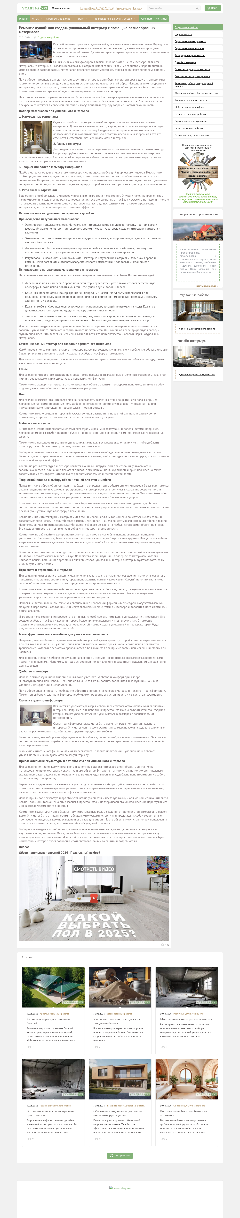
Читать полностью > (206, 285)
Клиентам (146, 18)
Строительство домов (58, 18)
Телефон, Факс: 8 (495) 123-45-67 (97, 8)
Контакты (137, 8)
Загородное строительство (190, 55)
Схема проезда (123, 8)
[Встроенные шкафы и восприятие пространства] (53, 1079)
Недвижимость (183, 34)
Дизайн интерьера (185, 62)
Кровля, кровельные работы (191, 100)
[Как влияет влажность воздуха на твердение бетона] (120, 987)
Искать (197, 8)
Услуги (82, 18)
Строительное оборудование (191, 121)
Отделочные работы (48, 37)
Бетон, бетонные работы (189, 128)
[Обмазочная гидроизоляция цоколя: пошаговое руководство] (120, 1079)
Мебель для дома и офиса (189, 107)
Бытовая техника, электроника (192, 76)
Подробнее (73, 1046)
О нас (35, 18)
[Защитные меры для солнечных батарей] (53, 987)
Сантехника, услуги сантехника (192, 69)
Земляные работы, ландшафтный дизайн (194, 85)
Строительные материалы (189, 48)
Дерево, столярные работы (190, 114)
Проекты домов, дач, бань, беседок (113, 18)
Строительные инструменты (190, 41)
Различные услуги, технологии (192, 135)
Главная (23, 18)
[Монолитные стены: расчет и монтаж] (187, 987)
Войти (214, 7)
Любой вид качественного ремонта (197, 328)
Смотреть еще (122, 1155)
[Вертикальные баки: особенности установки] (187, 1079)
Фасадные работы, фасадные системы (196, 93)
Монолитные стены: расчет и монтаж (186, 1019)
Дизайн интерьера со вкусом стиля (197, 374)
